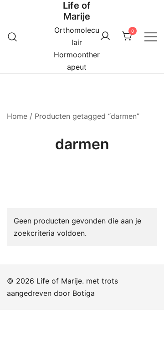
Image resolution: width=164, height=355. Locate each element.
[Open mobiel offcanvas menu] (150, 36)
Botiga (83, 293)
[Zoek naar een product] (12, 36)
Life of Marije (77, 11)
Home (17, 116)
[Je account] (105, 36)
